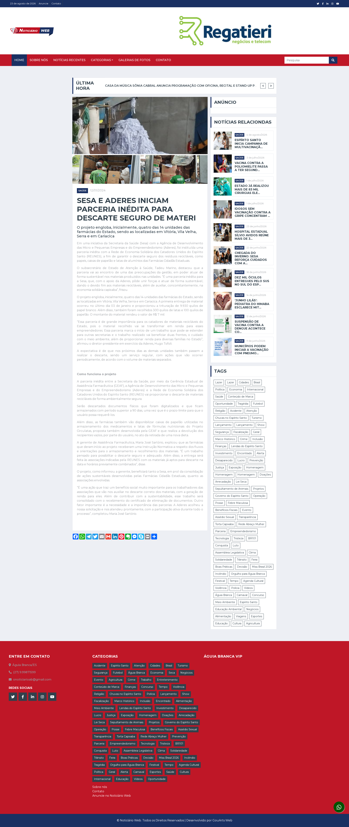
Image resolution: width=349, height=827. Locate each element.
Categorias (101, 60)
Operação (259, 495)
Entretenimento (167, 679)
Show (260, 425)
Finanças (220, 446)
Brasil (257, 382)
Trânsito (242, 559)
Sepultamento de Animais (231, 488)
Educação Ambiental (228, 609)
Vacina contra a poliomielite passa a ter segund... (251, 166)
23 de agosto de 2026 (23, 3)
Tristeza (238, 538)
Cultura (236, 623)
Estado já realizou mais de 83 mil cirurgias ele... (252, 189)
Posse (219, 503)
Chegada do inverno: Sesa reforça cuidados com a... (251, 258)
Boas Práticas (223, 566)
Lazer (218, 382)
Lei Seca (241, 481)
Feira (254, 559)
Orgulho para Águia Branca (248, 573)
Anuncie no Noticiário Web (111, 795)
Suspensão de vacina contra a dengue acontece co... (250, 327)
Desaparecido (224, 460)
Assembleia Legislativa (229, 552)
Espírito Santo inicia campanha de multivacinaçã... (251, 143)
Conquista (221, 545)
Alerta (260, 453)
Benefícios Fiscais (226, 510)
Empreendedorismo (243, 531)
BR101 (252, 538)
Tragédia (243, 403)
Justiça (219, 467)
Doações (265, 474)
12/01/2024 (97, 190)
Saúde (82, 190)
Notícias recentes (69, 60)
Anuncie (43, 3)
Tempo (234, 581)
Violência (220, 588)
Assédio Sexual (224, 517)
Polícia (235, 588)
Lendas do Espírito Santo (247, 446)
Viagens (241, 616)
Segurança (222, 432)
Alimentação (223, 616)
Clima (252, 552)
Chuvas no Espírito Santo (231, 417)
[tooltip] (339, 807)
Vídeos (138, 779)
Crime (244, 439)
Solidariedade (223, 559)
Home (19, 60)
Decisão (242, 566)
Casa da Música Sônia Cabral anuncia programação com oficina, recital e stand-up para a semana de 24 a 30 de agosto (209, 85)
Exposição (235, 467)
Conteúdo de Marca (240, 396)
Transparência (247, 517)
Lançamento (223, 425)
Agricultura (253, 623)
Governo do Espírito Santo (231, 495)
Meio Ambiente (225, 602)
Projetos (258, 488)
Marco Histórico (225, 439)
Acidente (236, 410)
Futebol (258, 403)
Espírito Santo (248, 602)
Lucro (241, 460)
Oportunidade (224, 403)
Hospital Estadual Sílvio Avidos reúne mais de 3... (252, 235)
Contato (56, 3)
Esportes (256, 616)
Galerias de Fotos (134, 60)
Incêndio (220, 573)
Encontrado (244, 453)
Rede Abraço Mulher (251, 524)
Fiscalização (240, 432)
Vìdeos (248, 588)
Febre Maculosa (238, 503)
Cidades (244, 382)
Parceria (220, 531)
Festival (220, 581)
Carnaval (242, 595)
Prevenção (256, 460)
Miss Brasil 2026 (262, 566)
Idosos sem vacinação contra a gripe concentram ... (252, 212)
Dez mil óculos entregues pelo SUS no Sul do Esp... (252, 281)
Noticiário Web (130, 820)
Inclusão (257, 439)
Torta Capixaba (224, 524)
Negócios (252, 609)
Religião (220, 410)
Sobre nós (39, 60)
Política (219, 389)
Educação (221, 623)
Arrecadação (223, 481)
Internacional (255, 389)
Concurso (258, 595)
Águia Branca (223, 595)
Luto (236, 545)
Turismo (257, 417)
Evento (246, 510)
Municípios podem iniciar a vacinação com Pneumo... (251, 349)
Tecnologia (222, 538)
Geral (256, 432)
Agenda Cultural (253, 581)
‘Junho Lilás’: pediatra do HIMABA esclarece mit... (252, 304)
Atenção (251, 410)
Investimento (223, 453)
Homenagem (255, 467)
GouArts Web (222, 820)
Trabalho (146, 679)
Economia (235, 389)
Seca (172, 672)
